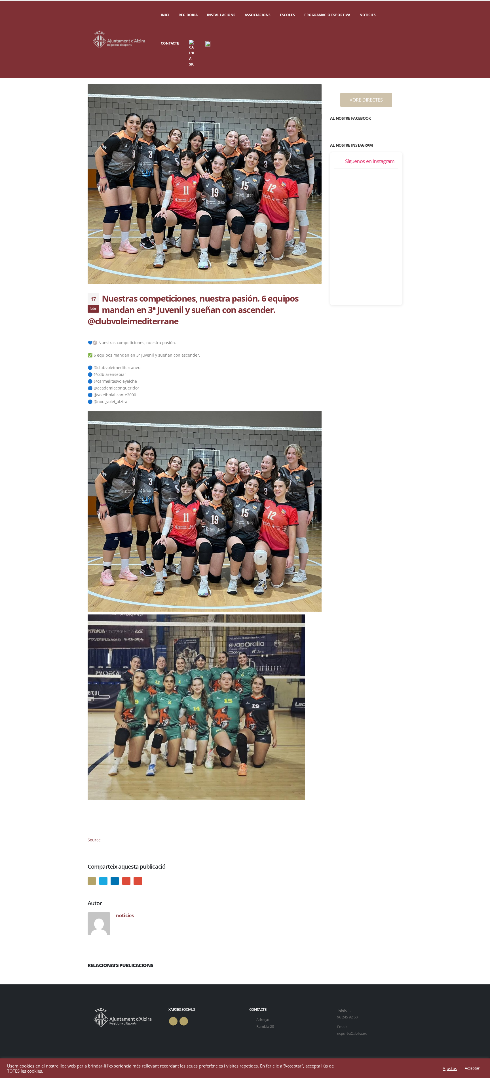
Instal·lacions (221, 14)
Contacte (170, 43)
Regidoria (188, 14)
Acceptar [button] (472, 1068)
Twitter (103, 881)
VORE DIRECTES (366, 100)
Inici (165, 14)
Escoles (287, 14)
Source (94, 840)
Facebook (92, 881)
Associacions (258, 14)
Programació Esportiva (327, 14)
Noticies (368, 14)
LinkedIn (115, 881)
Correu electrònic (138, 881)
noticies (125, 915)
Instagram (183, 1021)
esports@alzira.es (352, 1033)
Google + (126, 881)
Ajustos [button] (450, 1068)
